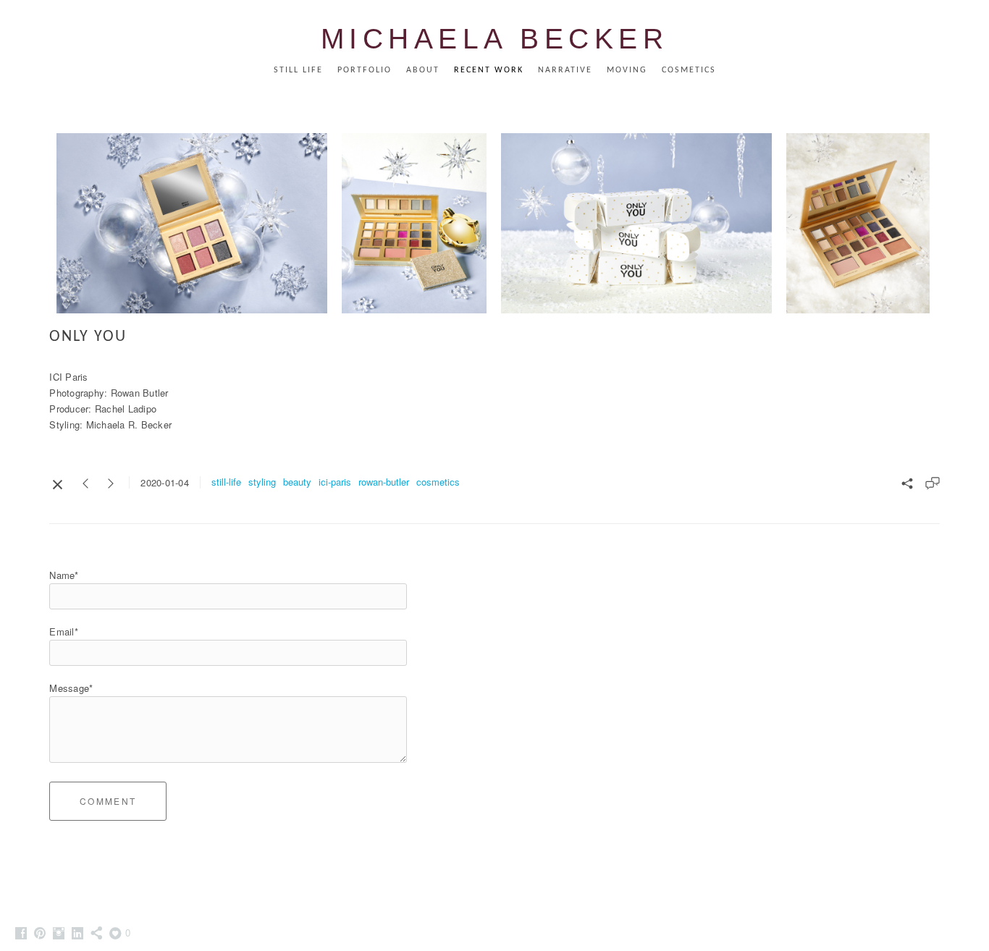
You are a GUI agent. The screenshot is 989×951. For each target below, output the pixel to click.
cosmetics (438, 482)
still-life (226, 482)
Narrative (565, 70)
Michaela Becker (495, 38)
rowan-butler (383, 482)
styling (262, 482)
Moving (627, 70)
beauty (297, 482)
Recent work (488, 70)
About (422, 70)
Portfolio (364, 70)
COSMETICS (689, 70)
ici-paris (335, 482)
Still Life (298, 70)
